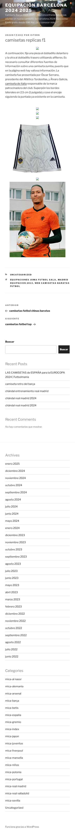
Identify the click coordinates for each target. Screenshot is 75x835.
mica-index (12, 729)
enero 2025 (12, 463)
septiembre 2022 (16, 635)
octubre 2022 (13, 628)
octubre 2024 (13, 485)
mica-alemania (14, 686)
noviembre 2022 (15, 620)
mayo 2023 (12, 585)
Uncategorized (21, 274)
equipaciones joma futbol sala (33, 280)
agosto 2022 (13, 642)
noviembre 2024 (15, 478)
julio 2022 (11, 649)
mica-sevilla (12, 800)
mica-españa (13, 715)
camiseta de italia (16, 83)
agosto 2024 (13, 499)
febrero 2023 (13, 606)
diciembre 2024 (15, 471)
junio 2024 (11, 513)
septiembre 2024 (16, 492)
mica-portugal (14, 779)
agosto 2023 (13, 563)
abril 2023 (11, 592)
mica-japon (12, 736)
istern (35, 35)
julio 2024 (11, 506)
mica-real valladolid (17, 793)
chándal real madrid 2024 (20, 398)
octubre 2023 (13, 549)
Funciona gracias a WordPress (22, 826)
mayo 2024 (12, 520)
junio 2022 (11, 656)
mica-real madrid (15, 786)
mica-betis (11, 707)
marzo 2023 (12, 599)
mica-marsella (14, 757)
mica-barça (12, 700)
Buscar (9, 341)
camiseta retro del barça (20, 384)
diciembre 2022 (15, 613)
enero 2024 (12, 528)
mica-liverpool (14, 750)
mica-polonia (13, 772)
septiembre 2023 (16, 556)
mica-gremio (13, 722)
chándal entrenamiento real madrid (26, 391)
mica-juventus (14, 743)
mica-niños (12, 765)
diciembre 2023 (15, 535)
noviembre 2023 (15, 542)
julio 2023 (11, 571)
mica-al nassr (13, 679)
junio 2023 (11, 578)
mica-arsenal (13, 693)
